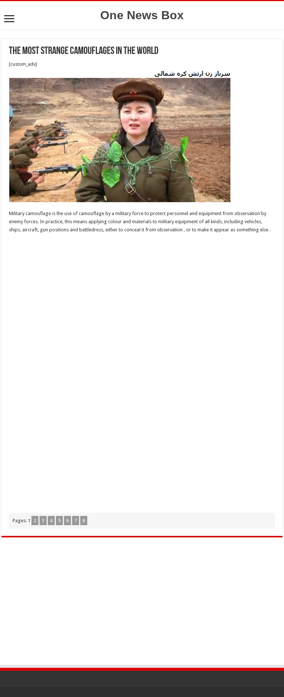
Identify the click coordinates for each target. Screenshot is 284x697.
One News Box (142, 15)
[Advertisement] (142, 293)
